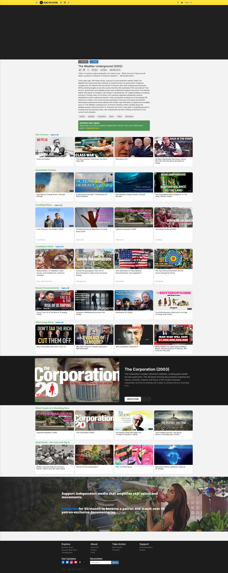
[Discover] (61, 2)
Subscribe (70, 508)
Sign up (115, 562)
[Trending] (68, 2)
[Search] (178, 2)
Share (105, 70)
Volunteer (116, 550)
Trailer (94, 62)
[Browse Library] (65, 2)
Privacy (64, 569)
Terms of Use (71, 569)
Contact (94, 550)
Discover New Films (69, 550)
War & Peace (129, 116)
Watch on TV (116, 70)
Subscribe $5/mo (146, 547)
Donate (142, 550)
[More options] (71, 158)
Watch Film (133, 399)
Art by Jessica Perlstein (218, 530)
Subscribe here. (93, 128)
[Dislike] (84, 70)
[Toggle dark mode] (182, 2)
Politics (119, 116)
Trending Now (67, 552)
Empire (111, 116)
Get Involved (117, 547)
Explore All (55, 135)
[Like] (79, 70)
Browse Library (67, 547)
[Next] (149, 399)
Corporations (102, 116)
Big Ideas (91, 116)
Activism (82, 116)
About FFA (95, 547)
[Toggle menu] (37, 2)
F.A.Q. (93, 552)
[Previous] (144, 399)
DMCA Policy (80, 569)
